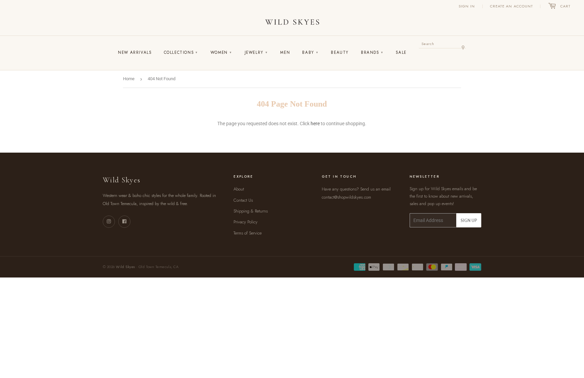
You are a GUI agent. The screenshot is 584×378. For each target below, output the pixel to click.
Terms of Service (248, 233)
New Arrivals (134, 52)
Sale (401, 52)
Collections (181, 52)
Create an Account (511, 6)
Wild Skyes (125, 266)
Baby (310, 52)
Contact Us (243, 200)
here (315, 123)
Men (285, 52)
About (239, 189)
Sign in (467, 6)
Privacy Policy (246, 222)
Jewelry (256, 52)
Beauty (340, 52)
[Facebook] (124, 222)
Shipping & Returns (251, 211)
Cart (565, 6)
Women (222, 52)
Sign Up (469, 220)
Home (129, 78)
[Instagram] (109, 222)
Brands (372, 52)
